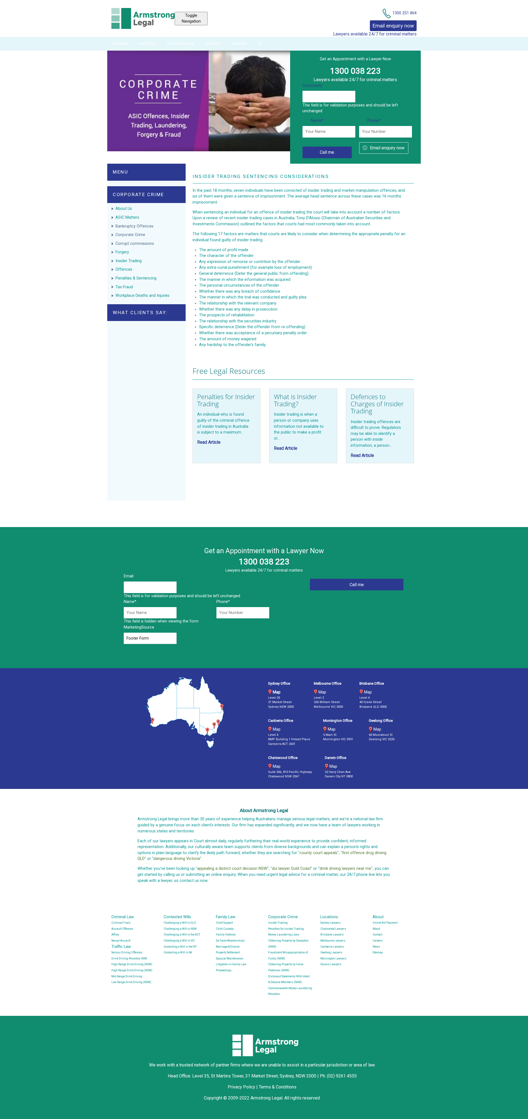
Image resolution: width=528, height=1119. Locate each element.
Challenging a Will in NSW (180, 928)
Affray (115, 934)
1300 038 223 (355, 71)
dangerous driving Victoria (176, 858)
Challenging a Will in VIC (179, 940)
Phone (374, 120)
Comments (312, 85)
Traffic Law (121, 946)
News (376, 946)
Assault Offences (122, 928)
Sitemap (378, 952)
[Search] (260, 43)
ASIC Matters (127, 217)
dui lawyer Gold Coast (291, 868)
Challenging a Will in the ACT (182, 934)
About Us (147, 44)
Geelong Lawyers (331, 952)
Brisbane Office (371, 683)
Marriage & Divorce (228, 946)
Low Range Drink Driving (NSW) (131, 982)
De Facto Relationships (230, 940)
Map (276, 692)
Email (128, 576)
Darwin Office (335, 758)
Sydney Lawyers (330, 922)
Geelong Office (381, 720)
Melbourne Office (327, 683)
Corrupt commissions (135, 243)
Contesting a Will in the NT (180, 946)
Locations (329, 917)
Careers (239, 44)
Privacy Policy (241, 1087)
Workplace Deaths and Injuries (142, 295)
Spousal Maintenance (229, 958)
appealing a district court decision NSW (232, 868)
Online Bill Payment (385, 922)
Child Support (224, 922)
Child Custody (225, 928)
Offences (124, 269)
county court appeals (318, 853)
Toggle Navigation (191, 18)
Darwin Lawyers (330, 964)
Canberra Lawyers (332, 946)
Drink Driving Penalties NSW (129, 958)
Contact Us (407, 3)
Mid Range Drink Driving (126, 976)
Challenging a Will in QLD (180, 922)
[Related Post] (226, 426)
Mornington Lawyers (333, 958)
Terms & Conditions (277, 1087)
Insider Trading (129, 261)
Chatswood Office (283, 758)
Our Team (119, 44)
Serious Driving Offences (126, 952)
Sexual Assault (120, 940)
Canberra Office (280, 720)
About (378, 917)
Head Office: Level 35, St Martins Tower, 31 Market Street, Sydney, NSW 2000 (242, 1076)
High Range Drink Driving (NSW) (131, 964)
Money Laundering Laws (283, 934)
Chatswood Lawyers (333, 928)
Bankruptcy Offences (134, 226)
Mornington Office (337, 720)
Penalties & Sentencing (136, 278)
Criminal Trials (121, 922)
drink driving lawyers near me (345, 868)
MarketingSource (139, 627)
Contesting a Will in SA (178, 952)
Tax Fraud (124, 287)
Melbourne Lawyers (332, 940)
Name (317, 120)
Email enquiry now (387, 147)
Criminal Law (122, 917)
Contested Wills (177, 917)
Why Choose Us (180, 44)
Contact (213, 44)
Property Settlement (228, 952)
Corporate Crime (130, 234)
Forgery (122, 252)
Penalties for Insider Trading (286, 928)
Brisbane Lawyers (332, 934)
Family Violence (226, 934)
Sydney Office (279, 683)
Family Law (225, 917)
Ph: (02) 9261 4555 (338, 1076)
